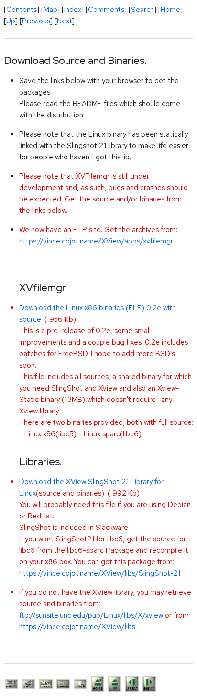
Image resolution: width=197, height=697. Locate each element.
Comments (106, 9)
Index (72, 9)
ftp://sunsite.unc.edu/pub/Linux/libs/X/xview (91, 615)
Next (64, 21)
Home (170, 9)
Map (50, 9)
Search (142, 9)
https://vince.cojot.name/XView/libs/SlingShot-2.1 (99, 573)
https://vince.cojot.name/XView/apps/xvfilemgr (96, 241)
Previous (36, 21)
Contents (21, 9)
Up (10, 21)
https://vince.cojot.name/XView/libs (77, 627)
